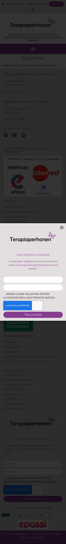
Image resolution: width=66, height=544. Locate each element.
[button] (61, 227)
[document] (33, 272)
